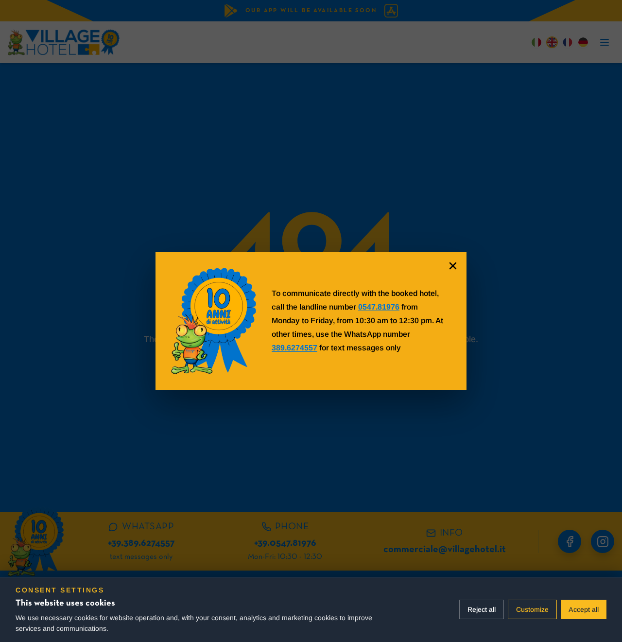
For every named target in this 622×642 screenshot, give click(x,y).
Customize (532, 609)
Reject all (481, 609)
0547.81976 (378, 307)
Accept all (584, 609)
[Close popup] (453, 266)
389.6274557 (294, 348)
